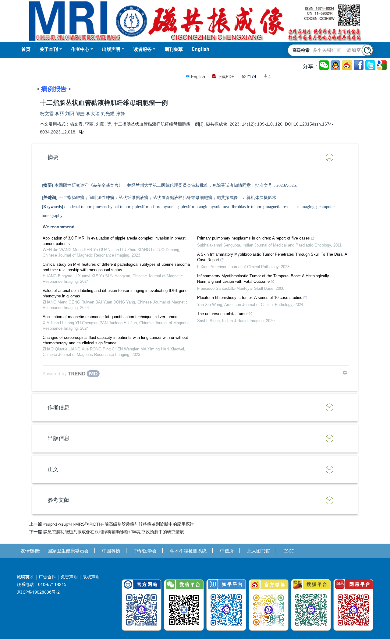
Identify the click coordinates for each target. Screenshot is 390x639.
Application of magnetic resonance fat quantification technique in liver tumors (111, 316)
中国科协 (111, 551)
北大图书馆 (258, 551)
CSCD (289, 551)
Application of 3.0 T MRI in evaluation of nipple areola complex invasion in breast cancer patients (114, 241)
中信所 (227, 551)
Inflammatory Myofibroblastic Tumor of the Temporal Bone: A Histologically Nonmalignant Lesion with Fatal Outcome (263, 279)
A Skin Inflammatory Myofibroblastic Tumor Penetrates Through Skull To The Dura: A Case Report (272, 257)
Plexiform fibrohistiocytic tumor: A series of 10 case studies (249, 297)
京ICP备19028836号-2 (38, 592)
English (198, 76)
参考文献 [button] (58, 500)
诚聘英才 (25, 577)
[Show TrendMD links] (344, 372)
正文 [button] (53, 469)
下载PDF (225, 76)
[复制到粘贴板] (81, 132)
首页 (25, 49)
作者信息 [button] (58, 407)
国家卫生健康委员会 (68, 551)
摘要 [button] (53, 157)
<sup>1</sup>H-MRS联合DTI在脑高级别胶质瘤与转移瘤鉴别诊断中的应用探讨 (118, 524)
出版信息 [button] (58, 438)
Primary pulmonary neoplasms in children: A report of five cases (253, 238)
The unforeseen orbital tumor (222, 313)
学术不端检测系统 (188, 551)
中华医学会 (145, 551)
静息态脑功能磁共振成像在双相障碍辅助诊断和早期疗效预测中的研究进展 (113, 531)
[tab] (195, 158)
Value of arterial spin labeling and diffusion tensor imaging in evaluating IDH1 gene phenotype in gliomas (115, 293)
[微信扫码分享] (324, 65)
